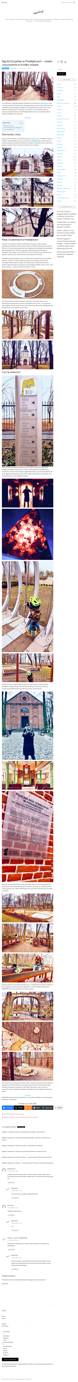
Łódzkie (22, 1114)
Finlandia (59, 109)
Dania (58, 97)
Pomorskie (60, 163)
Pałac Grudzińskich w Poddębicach (13, 127)
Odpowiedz (11, 1182)
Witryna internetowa (5, 1325)
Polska (17, 1114)
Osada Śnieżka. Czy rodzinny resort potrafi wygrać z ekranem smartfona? (66, 224)
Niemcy (59, 141)
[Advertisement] (39, 40)
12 (30, 68)
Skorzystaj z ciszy (8, 125)
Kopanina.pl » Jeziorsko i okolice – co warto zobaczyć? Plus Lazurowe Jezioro (30, 1157)
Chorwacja (60, 87)
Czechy (59, 93)
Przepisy (59, 166)
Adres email (4, 1317)
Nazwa (4, 1310)
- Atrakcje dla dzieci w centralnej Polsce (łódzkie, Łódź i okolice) (26, 1132)
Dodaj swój (21, 1127)
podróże (17, 1117)
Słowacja (59, 185)
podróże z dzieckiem (27, 1117)
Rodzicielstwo (61, 169)
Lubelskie (59, 125)
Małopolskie (60, 134)
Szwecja (59, 182)
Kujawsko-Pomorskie (63, 119)
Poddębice (11, 1117)
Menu (5, 2)
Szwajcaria (60, 179)
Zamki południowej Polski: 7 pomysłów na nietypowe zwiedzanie (66, 254)
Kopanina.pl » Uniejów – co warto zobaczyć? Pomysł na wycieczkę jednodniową (30, 1163)
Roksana (13, 68)
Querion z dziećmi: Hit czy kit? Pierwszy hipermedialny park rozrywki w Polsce (66, 232)
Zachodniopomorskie (63, 198)
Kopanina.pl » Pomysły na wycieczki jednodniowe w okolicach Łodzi (27, 1151)
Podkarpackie (61, 150)
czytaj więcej (44, 103)
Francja (59, 112)
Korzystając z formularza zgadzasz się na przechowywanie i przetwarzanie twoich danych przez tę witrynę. (6, 1343)
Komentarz (5, 1284)
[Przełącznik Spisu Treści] (20, 123)
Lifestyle (59, 122)
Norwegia (59, 144)
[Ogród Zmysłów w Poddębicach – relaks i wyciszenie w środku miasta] (27, 86)
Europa (59, 106)
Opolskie (59, 147)
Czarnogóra (60, 90)
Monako (59, 138)
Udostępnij (28, 117)
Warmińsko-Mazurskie (63, 188)
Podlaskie (60, 153)
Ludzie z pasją (61, 128)
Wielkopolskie (61, 191)
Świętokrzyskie (61, 176)
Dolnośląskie (60, 100)
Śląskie (59, 172)
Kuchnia (59, 116)
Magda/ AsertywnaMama (17, 1238)
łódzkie (35, 1117)
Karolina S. (11, 1169)
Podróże (5, 68)
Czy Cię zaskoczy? (8, 129)
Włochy (59, 194)
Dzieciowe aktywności (63, 103)
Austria (59, 84)
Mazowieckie (60, 131)
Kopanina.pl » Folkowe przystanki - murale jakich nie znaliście (25, 1145)
